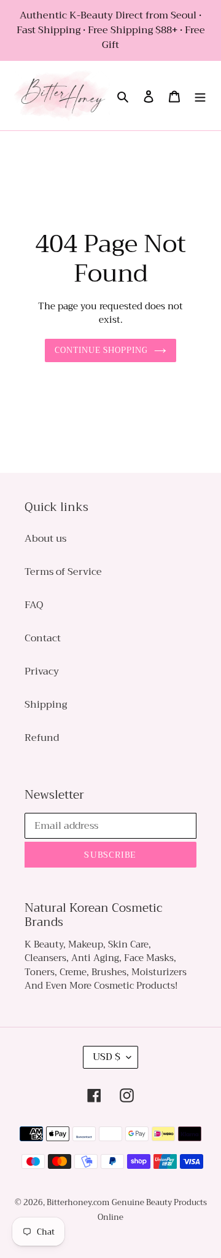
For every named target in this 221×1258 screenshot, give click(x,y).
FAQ (34, 605)
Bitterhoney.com (78, 1202)
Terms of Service (63, 571)
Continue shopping (102, 350)
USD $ (106, 1057)
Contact (43, 638)
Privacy (42, 671)
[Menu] (200, 95)
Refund (42, 737)
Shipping (46, 704)
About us (45, 538)
